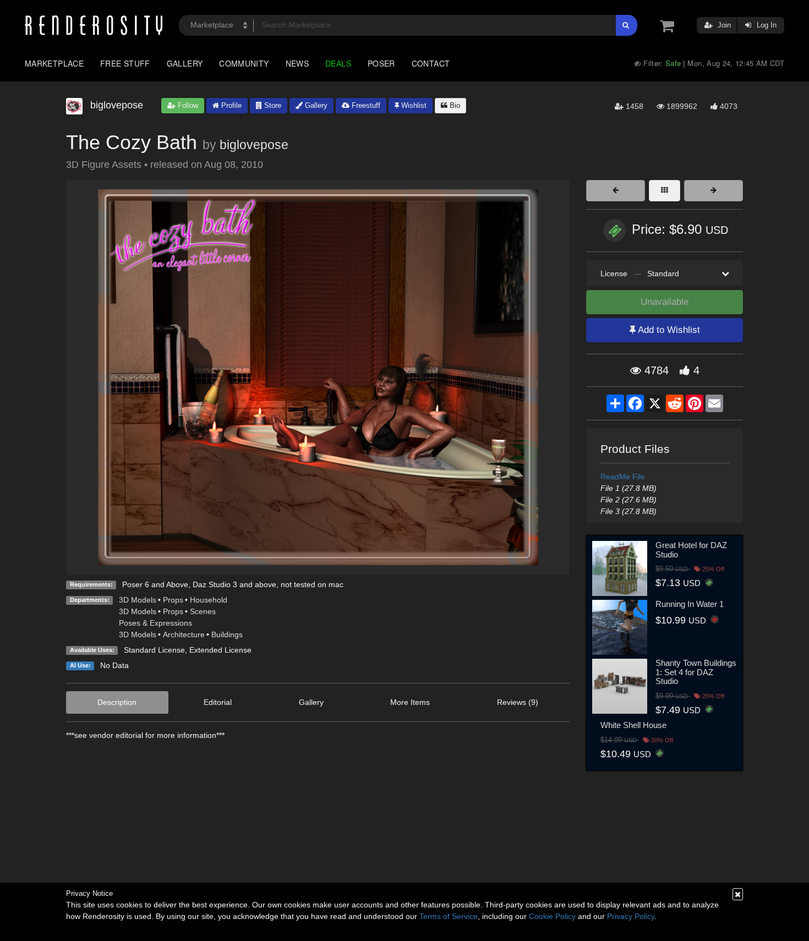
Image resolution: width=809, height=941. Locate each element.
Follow (187, 105)
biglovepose (254, 145)
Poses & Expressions (155, 623)
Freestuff (364, 105)
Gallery (185, 63)
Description (116, 702)
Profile (230, 105)
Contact (431, 63)
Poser (381, 63)
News (297, 63)
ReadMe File (622, 476)
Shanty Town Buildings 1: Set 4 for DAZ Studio (695, 672)
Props (173, 599)
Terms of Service (448, 916)
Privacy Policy (630, 916)
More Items (410, 702)
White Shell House (633, 725)
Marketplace (54, 63)
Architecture (184, 634)
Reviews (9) (517, 702)
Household (208, 599)
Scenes (203, 611)
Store (271, 105)
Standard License (154, 649)
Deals (338, 63)
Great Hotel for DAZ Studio (691, 549)
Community (244, 63)
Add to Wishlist (668, 330)
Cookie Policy (552, 916)
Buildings (227, 634)
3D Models (137, 599)
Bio (453, 105)
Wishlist (413, 105)
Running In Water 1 (689, 604)
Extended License (220, 649)
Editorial (218, 702)
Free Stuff (125, 63)
